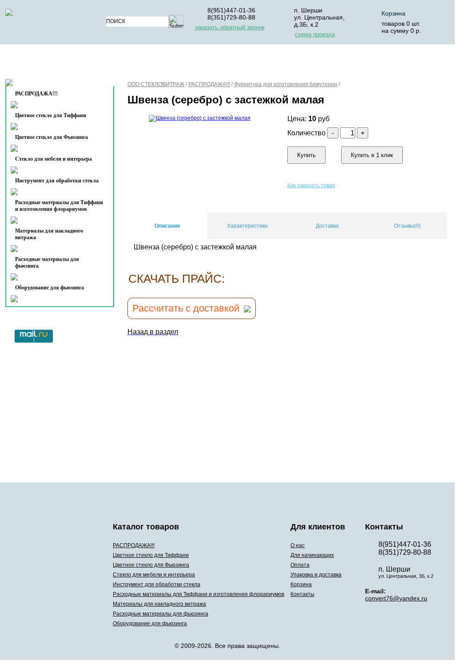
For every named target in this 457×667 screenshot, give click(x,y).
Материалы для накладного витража (49, 234)
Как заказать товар (311, 185)
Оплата (244, 63)
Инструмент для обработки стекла (57, 181)
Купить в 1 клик (372, 155)
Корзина (393, 13)
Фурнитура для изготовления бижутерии (285, 84)
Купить (306, 155)
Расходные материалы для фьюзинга (47, 262)
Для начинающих (184, 63)
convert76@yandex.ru (396, 598)
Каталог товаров (55, 63)
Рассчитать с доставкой (185, 308)
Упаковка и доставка (313, 63)
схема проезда (315, 34)
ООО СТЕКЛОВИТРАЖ (155, 84)
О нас (128, 63)
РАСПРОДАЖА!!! (209, 84)
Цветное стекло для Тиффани (50, 115)
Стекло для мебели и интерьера (53, 159)
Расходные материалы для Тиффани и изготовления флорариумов (59, 205)
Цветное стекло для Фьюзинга (51, 137)
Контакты (41, 85)
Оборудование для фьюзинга (49, 287)
